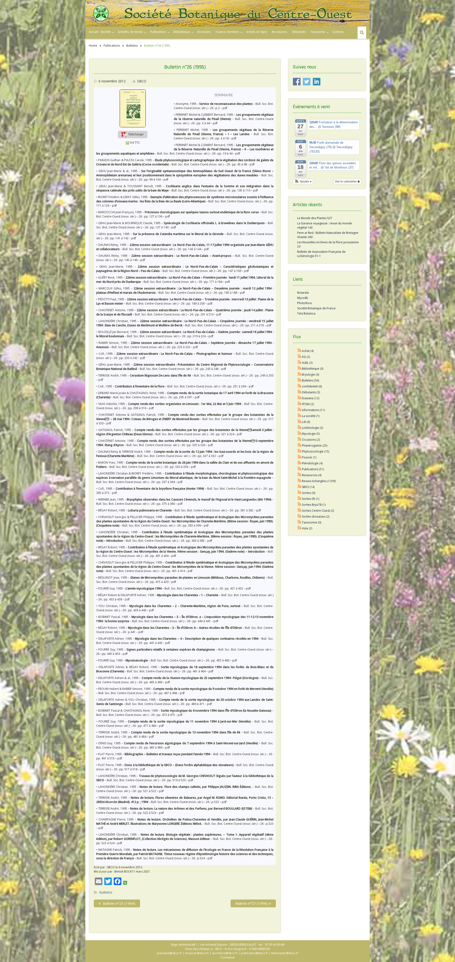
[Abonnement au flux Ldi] (299, 422)
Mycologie (309, 434)
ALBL (305, 363)
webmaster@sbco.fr (284, 953)
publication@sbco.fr (254, 953)
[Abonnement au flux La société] (299, 416)
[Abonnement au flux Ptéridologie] (299, 463)
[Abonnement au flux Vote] (299, 528)
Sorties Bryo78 (312, 505)
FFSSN (306, 404)
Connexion (227, 957)
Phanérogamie (312, 445)
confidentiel (310, 386)
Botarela (303, 293)
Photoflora (304, 303)
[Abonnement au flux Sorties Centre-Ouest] (299, 511)
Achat (305, 351)
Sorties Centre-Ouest (316, 511)
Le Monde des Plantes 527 (314, 218)
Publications (310, 469)
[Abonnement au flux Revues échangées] (299, 481)
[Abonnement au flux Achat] (299, 351)
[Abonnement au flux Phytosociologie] (299, 451)
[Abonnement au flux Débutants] (299, 392)
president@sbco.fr (169, 953)
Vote (305, 528)
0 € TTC (135, 143)
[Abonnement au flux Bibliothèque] (299, 369)
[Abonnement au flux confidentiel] (299, 386)
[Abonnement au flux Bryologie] (299, 374)
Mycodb (302, 298)
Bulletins (105, 892)
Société (106, 32)
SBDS (305, 487)
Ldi (304, 422)
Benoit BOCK (123, 871)
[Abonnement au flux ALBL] (299, 363)
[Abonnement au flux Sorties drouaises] (299, 516)
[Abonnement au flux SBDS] (299, 487)
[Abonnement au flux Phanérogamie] (299, 445)
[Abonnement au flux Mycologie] (299, 434)
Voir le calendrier (346, 181)
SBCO (141, 81)
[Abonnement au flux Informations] (299, 410)
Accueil (93, 32)
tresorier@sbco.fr (197, 953)
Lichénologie (310, 428)
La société (308, 416)
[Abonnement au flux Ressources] (299, 475)
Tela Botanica (306, 313)
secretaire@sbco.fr (225, 953)
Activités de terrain (130, 32)
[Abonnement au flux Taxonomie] (299, 522)
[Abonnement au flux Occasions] (299, 440)
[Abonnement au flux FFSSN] (299, 404)
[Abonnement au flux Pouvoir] (299, 457)
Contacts (338, 32)
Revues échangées (314, 481)
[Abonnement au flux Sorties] (299, 493)
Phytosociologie (312, 451)
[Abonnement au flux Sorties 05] (299, 499)
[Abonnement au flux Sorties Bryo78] (299, 505)
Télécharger (135, 134)
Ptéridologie (310, 463)
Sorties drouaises (313, 516)
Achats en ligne (256, 32)
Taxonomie (318, 32)
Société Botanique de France (316, 308)
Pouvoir (307, 457)
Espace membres (227, 32)
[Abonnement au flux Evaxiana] (299, 398)
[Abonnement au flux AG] (299, 357)
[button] (132, 134)
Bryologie (308, 374)
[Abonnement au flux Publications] (299, 469)
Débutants (299, 32)
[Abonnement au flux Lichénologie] (299, 428)
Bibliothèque (181, 32)
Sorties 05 (308, 499)
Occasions (204, 32)
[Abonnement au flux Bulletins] (299, 380)
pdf (225, 108)
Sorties (306, 493)
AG (304, 357)
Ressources (279, 32)
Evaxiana (308, 398)
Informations (310, 410)
